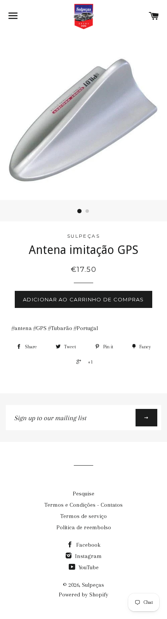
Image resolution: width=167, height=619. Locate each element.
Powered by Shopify (83, 594)
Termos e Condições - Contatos (83, 504)
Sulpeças (93, 584)
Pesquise (83, 493)
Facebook (88, 544)
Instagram (87, 556)
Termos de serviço (83, 516)
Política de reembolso (83, 527)
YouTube (88, 567)
